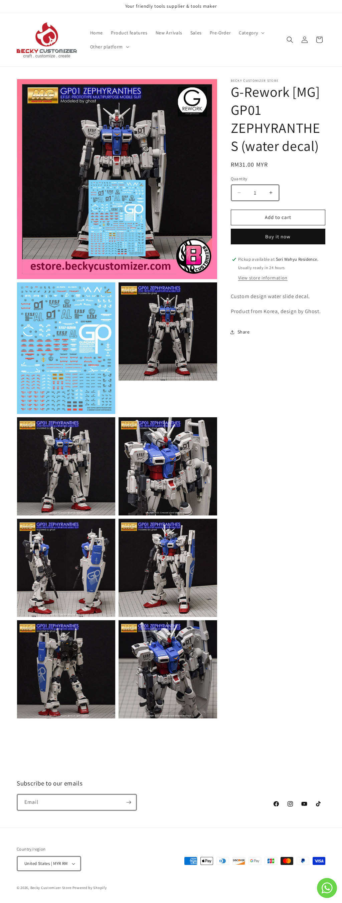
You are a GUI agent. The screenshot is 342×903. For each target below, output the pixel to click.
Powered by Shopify (89, 887)
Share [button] (243, 332)
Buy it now (278, 236)
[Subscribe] (128, 802)
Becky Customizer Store (50, 887)
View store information (263, 278)
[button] (251, 33)
